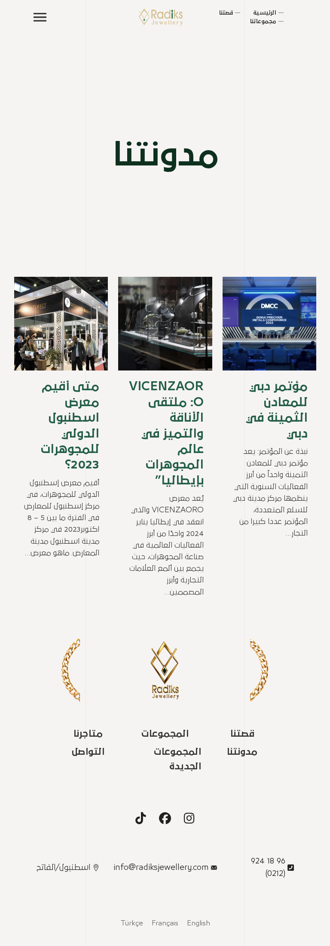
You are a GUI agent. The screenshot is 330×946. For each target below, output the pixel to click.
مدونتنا (241, 751)
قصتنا (242, 733)
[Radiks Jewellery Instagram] (189, 818)
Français (165, 923)
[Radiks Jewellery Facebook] (165, 818)
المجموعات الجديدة (177, 759)
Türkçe (131, 923)
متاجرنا (88, 733)
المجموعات (165, 733)
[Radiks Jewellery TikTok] (141, 818)
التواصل (88, 751)
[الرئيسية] (161, 17)
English (198, 923)
